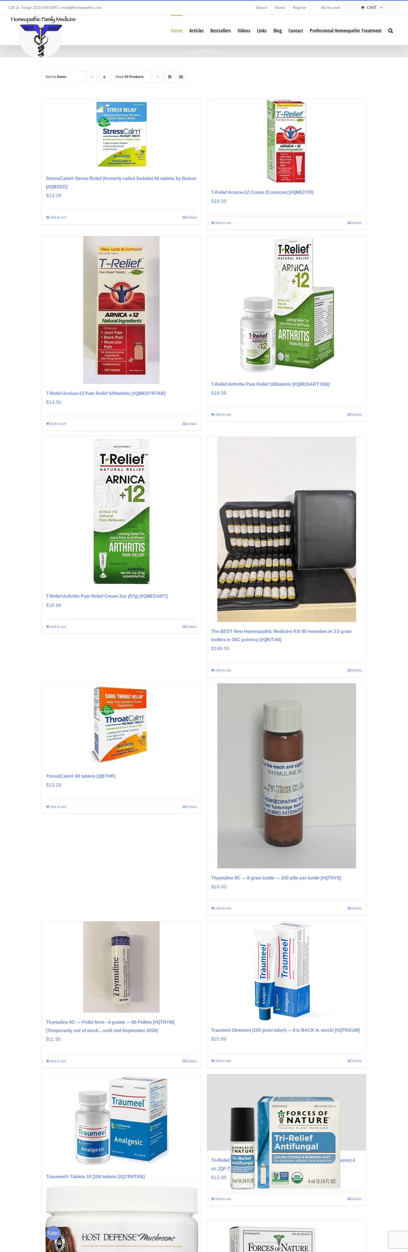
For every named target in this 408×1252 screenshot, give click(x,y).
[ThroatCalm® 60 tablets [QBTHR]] (121, 725)
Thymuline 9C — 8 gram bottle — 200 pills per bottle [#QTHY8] (276, 878)
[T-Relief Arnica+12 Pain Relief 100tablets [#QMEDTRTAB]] (121, 310)
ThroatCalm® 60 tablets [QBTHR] (80, 776)
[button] (390, 30)
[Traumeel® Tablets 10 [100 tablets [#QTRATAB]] (121, 1120)
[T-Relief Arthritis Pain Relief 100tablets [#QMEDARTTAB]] (286, 305)
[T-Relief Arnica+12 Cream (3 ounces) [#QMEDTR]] (286, 141)
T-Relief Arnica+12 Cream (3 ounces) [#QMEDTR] (262, 192)
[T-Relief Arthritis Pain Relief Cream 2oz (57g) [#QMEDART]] (121, 512)
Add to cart (58, 217)
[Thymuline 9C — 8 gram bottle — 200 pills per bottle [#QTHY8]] (286, 775)
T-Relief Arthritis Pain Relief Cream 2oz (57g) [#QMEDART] (107, 596)
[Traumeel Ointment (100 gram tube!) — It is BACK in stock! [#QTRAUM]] (286, 971)
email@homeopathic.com (81, 8)
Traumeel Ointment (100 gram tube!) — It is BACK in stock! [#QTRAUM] (285, 1030)
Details (191, 217)
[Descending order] (104, 77)
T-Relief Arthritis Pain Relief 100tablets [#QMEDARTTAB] (270, 384)
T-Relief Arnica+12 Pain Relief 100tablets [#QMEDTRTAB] (105, 393)
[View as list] (180, 77)
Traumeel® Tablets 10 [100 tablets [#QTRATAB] (95, 1176)
